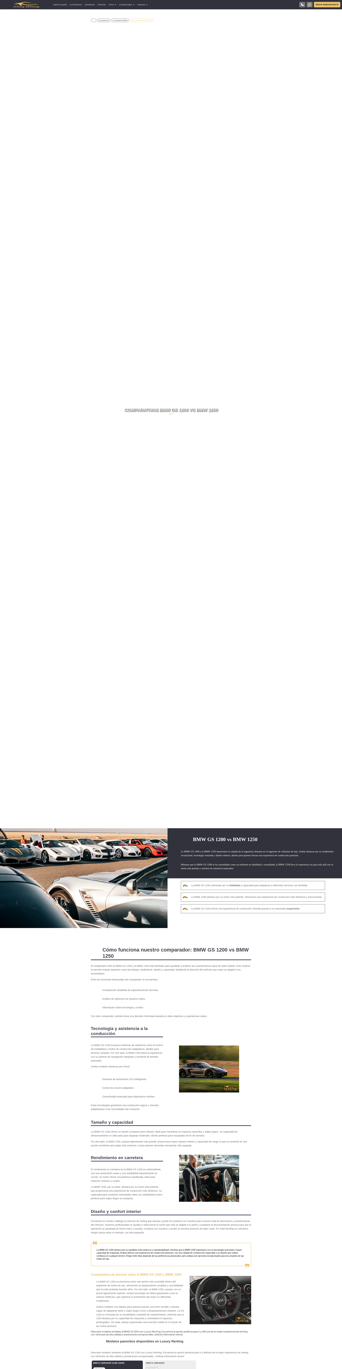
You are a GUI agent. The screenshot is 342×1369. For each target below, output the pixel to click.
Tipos (111, 5)
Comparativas (103, 20)
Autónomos (76, 5)
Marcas (141, 5)
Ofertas (101, 5)
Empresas (90, 5)
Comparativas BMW (120, 20)
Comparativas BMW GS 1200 (141, 20)
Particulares (60, 5)
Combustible (125, 5)
